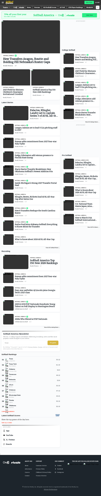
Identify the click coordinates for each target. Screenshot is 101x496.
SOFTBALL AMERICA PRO (37, 107)
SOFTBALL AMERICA (8, 55)
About (26, 465)
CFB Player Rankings (75, 7)
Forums (37, 7)
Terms (40, 347)
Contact (27, 475)
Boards (9, 444)
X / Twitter (10, 440)
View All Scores (7, 422)
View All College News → (92, 122)
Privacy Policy (40, 469)
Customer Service (41, 465)
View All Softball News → (53, 247)
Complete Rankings (8, 411)
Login (97, 2)
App (7, 431)
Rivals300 (89, 7)
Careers (27, 472)
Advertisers (28, 469)
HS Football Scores (49, 7)
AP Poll (62, 7)
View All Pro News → (93, 227)
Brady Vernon (8, 66)
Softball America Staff (21, 309)
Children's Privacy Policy (43, 472)
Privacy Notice (32, 347)
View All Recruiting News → (52, 327)
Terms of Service (41, 475)
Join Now (89, 2)
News (29, 7)
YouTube (9, 435)
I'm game (53, 342)
